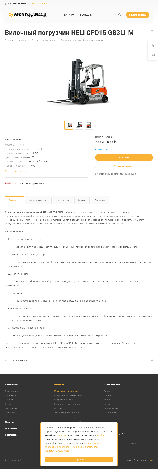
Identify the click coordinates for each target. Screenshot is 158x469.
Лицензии (10, 395)
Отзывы (9, 404)
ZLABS (149, 460)
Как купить (63, 200)
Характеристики (38, 200)
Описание (14, 200)
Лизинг (9, 421)
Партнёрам (110, 412)
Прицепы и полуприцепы (67, 404)
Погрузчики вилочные (66, 391)
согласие (60, 435)
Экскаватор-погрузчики (67, 412)
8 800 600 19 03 (17, 3)
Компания (11, 384)
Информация (112, 384)
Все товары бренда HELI (32, 183)
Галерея (9, 399)
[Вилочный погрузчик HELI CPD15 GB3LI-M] (79, 83)
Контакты (11, 434)
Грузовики (59, 408)
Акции (107, 399)
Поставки (11, 428)
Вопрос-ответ (111, 408)
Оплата (82, 200)
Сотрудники (11, 408)
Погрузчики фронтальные (68, 395)
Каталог (59, 384)
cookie (100, 435)
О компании (11, 391)
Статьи (107, 404)
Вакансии (10, 412)
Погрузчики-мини (63, 399)
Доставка (100, 200)
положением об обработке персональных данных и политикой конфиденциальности (73, 447)
